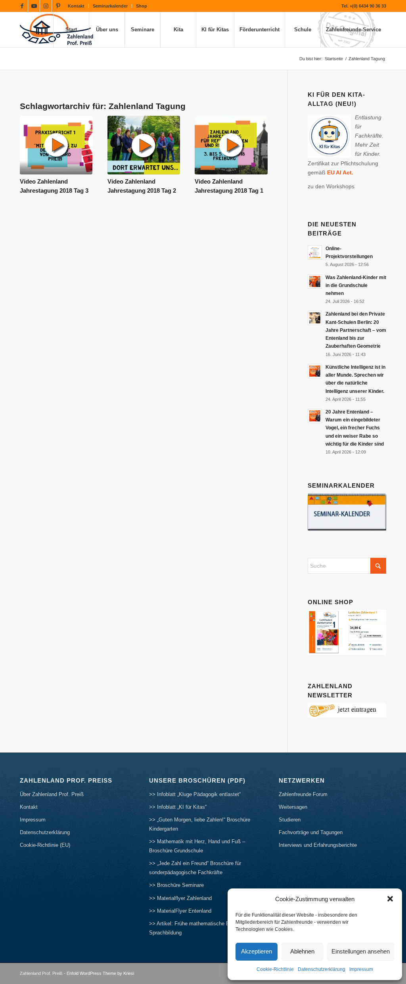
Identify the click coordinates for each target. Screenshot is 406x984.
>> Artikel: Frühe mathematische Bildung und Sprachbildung (201, 928)
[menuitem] (76, 6)
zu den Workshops (331, 186)
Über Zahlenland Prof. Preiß (52, 794)
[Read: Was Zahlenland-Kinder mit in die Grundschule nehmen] (315, 281)
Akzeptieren (256, 951)
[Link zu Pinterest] (58, 6)
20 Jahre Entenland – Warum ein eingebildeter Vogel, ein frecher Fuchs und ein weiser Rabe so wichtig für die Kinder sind (355, 428)
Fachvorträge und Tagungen (311, 832)
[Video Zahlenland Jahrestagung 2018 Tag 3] (56, 145)
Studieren (290, 820)
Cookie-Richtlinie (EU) (45, 845)
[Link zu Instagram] (46, 6)
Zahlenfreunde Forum (303, 794)
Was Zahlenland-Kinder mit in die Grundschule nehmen (356, 285)
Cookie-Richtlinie (275, 969)
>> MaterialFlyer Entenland (180, 911)
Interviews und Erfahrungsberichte (318, 845)
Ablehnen (302, 951)
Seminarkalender (110, 6)
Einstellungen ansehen (360, 951)
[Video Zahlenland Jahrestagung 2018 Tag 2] (143, 145)
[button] (390, 899)
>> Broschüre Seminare (176, 885)
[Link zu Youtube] (34, 6)
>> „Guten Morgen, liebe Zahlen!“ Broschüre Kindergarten (199, 824)
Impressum (361, 969)
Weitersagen (293, 807)
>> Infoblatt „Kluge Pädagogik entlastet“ (195, 794)
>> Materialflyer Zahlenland (180, 898)
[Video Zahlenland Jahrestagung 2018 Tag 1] (231, 145)
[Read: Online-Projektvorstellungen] (315, 252)
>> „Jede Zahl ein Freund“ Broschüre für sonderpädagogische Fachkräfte (195, 867)
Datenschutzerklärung (321, 969)
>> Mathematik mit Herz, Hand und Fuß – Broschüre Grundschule (197, 846)
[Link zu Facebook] (22, 6)
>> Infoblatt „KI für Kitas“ (178, 807)
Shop (141, 6)
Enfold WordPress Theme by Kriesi (100, 973)
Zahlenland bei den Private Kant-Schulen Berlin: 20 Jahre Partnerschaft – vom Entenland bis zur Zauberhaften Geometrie (356, 330)
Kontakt (76, 6)
